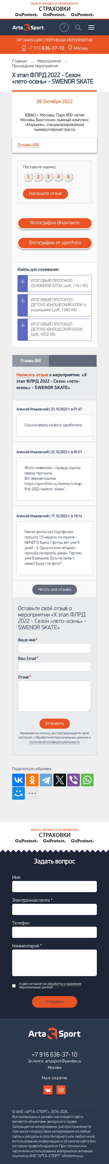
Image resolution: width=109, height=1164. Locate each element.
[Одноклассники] (32, 780)
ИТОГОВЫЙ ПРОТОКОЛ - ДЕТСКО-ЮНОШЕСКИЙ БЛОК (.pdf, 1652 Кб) (57, 329)
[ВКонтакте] (18, 780)
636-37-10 (46, 48)
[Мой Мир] (18, 793)
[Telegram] (46, 780)
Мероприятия (49, 61)
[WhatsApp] (87, 780)
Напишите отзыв (45, 193)
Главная (19, 61)
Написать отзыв (32, 375)
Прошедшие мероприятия (35, 66)
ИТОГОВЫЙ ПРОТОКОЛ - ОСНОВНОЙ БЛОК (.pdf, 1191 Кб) (59, 283)
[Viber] (73, 780)
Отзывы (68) (28, 145)
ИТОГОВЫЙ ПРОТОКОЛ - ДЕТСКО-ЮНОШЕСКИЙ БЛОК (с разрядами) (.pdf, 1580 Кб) (59, 305)
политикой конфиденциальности (54, 742)
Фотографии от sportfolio (55, 243)
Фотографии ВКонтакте (54, 223)
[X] (59, 780)
